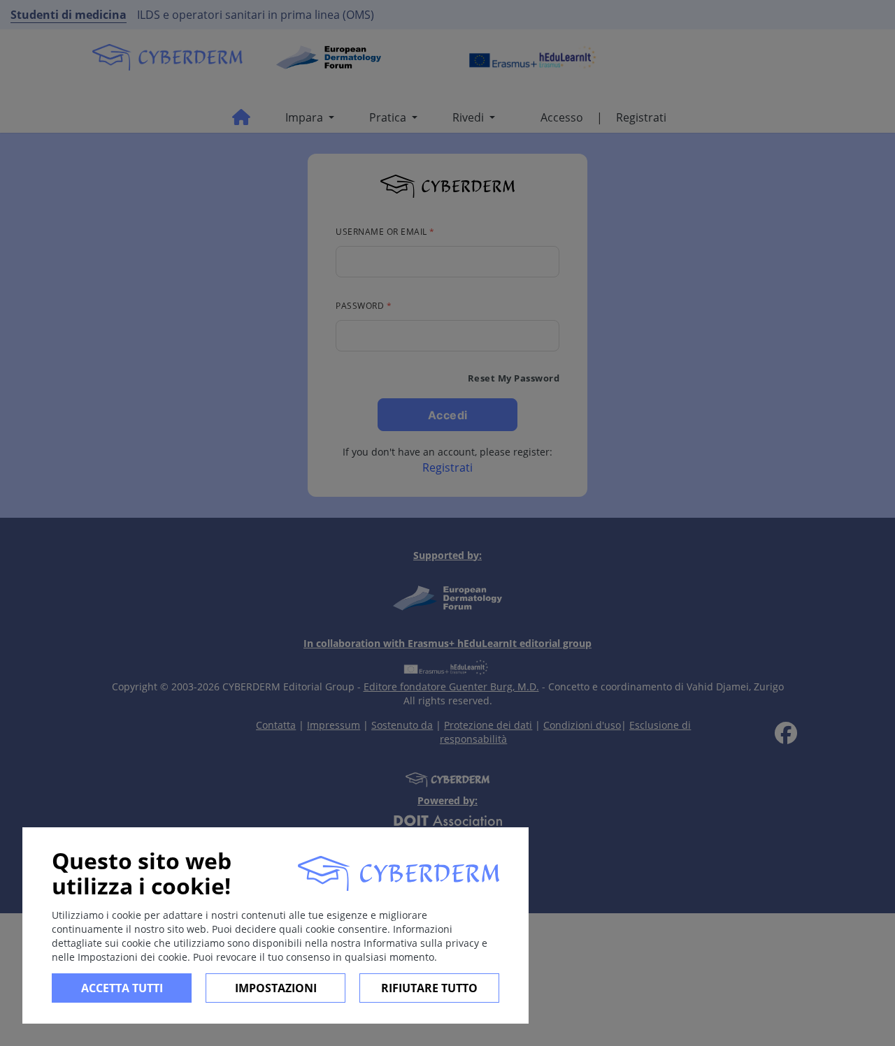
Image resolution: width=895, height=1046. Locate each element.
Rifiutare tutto (429, 988)
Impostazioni (276, 988)
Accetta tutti (122, 988)
